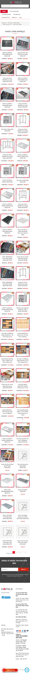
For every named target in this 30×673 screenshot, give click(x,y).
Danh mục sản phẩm (4, 12)
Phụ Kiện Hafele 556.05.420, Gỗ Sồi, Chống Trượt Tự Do (22, 386)
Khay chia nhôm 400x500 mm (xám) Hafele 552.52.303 (23, 284)
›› (25, 552)
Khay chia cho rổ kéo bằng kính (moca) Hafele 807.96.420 (7, 386)
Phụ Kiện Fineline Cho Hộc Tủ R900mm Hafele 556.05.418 (23, 440)
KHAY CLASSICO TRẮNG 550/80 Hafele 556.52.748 (22, 156)
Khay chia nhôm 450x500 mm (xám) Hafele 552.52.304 (23, 105)
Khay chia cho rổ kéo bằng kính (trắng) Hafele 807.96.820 (22, 258)
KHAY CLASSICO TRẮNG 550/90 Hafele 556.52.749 (7, 440)
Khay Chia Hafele (17, 24)
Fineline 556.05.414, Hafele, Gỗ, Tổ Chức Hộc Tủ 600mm (22, 335)
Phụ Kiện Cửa (16, 14)
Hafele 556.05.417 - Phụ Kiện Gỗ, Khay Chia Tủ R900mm (7, 411)
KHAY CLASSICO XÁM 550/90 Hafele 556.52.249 (7, 105)
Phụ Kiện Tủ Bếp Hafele (14, 22)
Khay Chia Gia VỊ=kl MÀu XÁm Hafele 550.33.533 (22, 542)
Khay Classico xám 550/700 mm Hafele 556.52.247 (23, 54)
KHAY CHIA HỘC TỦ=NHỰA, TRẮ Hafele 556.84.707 (7, 542)
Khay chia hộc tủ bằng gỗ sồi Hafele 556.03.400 (7, 466)
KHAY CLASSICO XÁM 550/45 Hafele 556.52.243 (7, 231)
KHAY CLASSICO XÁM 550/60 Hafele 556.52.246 (23, 80)
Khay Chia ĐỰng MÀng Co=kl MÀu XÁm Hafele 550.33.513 (23, 517)
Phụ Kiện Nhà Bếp (6, 14)
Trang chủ (4, 22)
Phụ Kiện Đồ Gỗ (6, 17)
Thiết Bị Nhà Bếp (14, 11)
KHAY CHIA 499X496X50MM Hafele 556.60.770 (7, 491)
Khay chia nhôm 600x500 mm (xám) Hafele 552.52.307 (7, 80)
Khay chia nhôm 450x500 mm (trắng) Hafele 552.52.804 (22, 206)
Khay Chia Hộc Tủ (7, 24)
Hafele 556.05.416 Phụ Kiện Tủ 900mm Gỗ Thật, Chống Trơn (7, 360)
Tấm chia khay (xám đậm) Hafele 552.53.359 (22, 466)
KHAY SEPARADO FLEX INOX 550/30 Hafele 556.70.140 (7, 258)
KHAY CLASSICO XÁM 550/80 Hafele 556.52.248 (7, 54)
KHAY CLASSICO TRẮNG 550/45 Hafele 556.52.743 (7, 309)
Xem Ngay (7, 49)
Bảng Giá (14, 17)
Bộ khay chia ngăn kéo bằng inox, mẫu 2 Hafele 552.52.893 (23, 309)
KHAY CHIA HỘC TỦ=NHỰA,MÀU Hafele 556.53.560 (7, 517)
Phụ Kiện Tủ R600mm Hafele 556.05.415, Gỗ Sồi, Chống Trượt (23, 360)
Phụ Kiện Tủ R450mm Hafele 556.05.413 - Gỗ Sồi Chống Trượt (7, 335)
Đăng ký (23, 569)
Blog (20, 17)
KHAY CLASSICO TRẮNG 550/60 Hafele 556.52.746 (7, 206)
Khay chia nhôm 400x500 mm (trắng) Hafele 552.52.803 (22, 131)
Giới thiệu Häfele (5, 592)
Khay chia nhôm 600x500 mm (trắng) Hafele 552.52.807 (7, 156)
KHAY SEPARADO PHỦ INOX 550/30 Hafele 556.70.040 (7, 284)
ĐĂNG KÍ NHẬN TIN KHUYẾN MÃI (14, 562)
